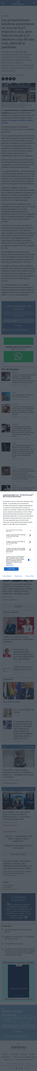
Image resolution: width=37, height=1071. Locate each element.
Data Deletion (7, 576)
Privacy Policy (29, 576)
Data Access (18, 576)
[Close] (33, 495)
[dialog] (18, 535)
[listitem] (18, 530)
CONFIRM (11, 569)
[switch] (29, 535)
